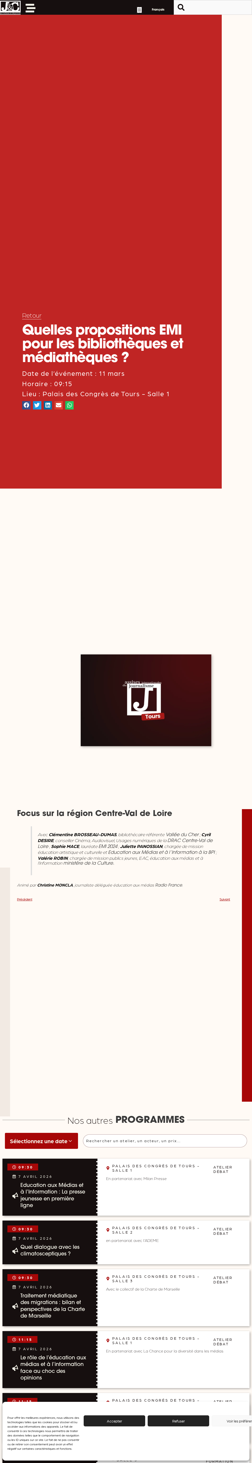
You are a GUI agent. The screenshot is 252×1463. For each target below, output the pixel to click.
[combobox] (213, 7)
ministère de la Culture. (88, 863)
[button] (26, 405)
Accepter (114, 1421)
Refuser (178, 1421)
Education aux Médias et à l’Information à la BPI (162, 852)
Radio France (168, 885)
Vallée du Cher (181, 835)
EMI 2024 (107, 846)
